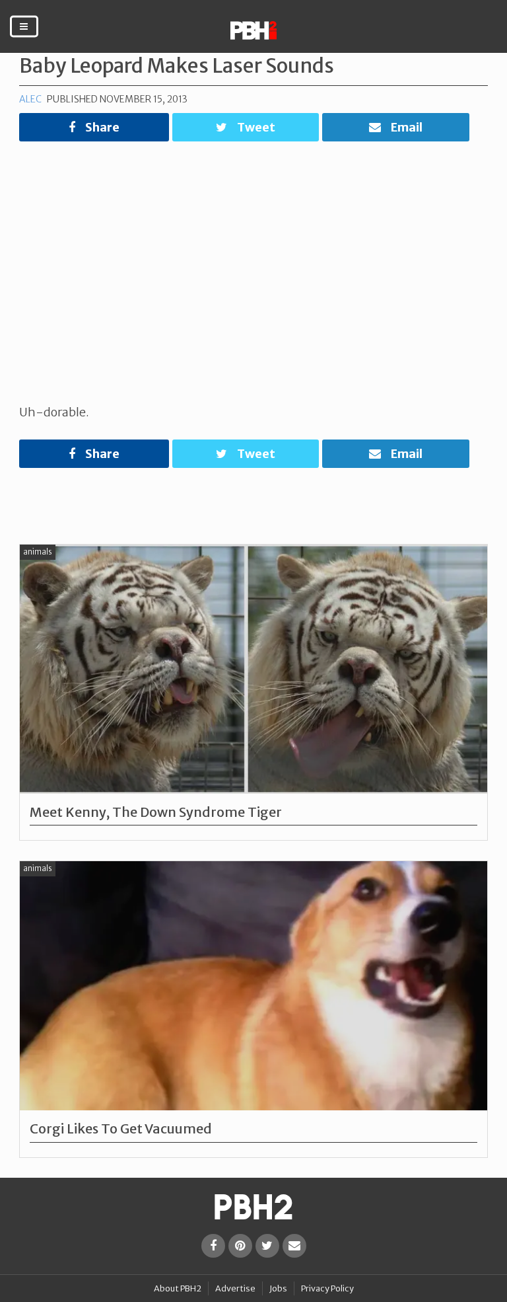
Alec (30, 99)
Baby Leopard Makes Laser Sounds (176, 65)
